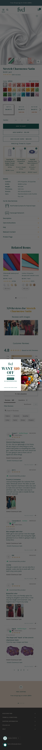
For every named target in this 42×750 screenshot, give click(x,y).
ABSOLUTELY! (10, 378)
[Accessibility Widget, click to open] (5, 738)
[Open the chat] (5, 745)
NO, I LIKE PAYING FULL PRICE (10, 381)
